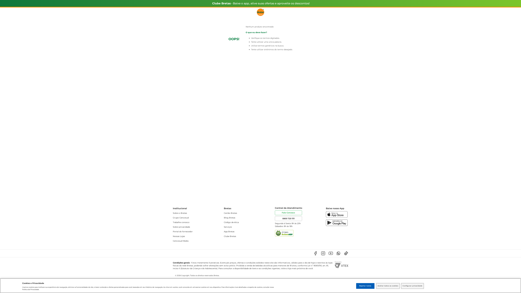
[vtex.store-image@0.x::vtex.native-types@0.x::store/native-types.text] (315, 253)
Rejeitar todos (365, 286)
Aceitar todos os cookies (388, 286)
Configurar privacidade (412, 286)
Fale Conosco (288, 212)
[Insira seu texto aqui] (337, 217)
